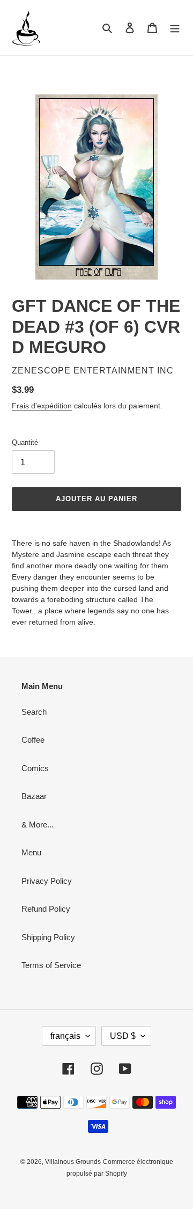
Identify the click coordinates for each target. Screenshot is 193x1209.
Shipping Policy (48, 937)
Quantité (25, 442)
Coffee (32, 739)
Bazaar (34, 796)
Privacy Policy (46, 880)
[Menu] (175, 27)
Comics (35, 768)
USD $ (123, 1036)
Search (34, 711)
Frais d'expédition (42, 405)
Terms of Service (51, 965)
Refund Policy (45, 908)
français (65, 1036)
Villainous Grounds (73, 1162)
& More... (37, 824)
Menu (31, 852)
